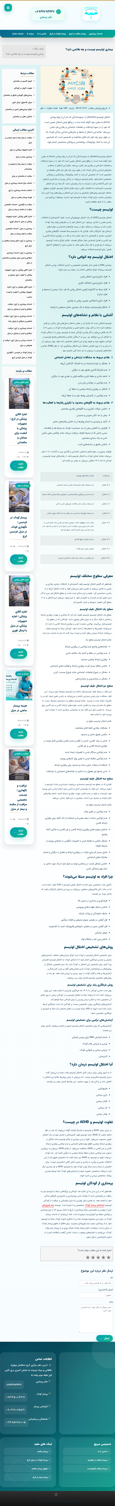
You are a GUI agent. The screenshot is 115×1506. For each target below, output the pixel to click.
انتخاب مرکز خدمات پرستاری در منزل (18, 183)
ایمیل (110, 1289)
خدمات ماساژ (18, 33)
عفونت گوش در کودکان (23, 88)
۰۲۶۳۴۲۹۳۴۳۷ (45, 11)
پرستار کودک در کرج (58, 33)
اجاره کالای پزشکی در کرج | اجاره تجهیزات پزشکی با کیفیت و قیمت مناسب (19, 292)
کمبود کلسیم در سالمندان (22, 81)
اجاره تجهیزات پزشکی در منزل (21, 149)
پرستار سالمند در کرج (77, 33)
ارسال (104, 1338)
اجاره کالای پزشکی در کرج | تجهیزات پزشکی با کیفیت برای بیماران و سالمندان (18, 275)
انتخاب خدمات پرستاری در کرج (20, 190)
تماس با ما (41, 33)
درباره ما (30, 33)
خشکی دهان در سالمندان (22, 116)
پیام (111, 1301)
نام (111, 1277)
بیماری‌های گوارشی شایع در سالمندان (17, 95)
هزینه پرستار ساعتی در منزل (21, 197)
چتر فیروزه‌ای (48, 1205)
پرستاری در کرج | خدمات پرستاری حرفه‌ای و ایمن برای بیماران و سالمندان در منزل (17, 257)
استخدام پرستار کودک (94, 1205)
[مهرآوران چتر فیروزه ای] (91, 13)
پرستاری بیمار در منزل (24, 156)
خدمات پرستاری (96, 33)
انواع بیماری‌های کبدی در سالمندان (18, 109)
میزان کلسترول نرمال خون (22, 102)
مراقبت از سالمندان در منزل (22, 176)
